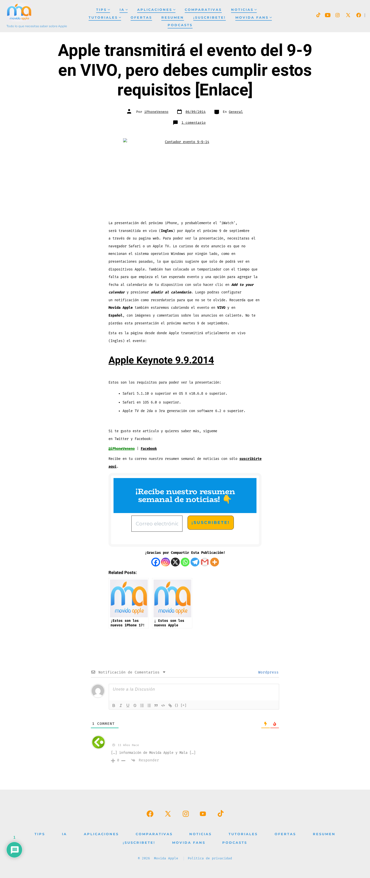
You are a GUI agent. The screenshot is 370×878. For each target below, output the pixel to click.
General (236, 112)
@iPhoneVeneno (121, 449)
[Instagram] (165, 562)
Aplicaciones (154, 10)
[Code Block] (163, 705)
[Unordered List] (149, 705)
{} (176, 705)
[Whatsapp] (185, 562)
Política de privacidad (210, 858)
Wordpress (267, 672)
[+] (184, 705)
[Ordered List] (141, 705)
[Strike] (134, 705)
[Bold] (113, 705)
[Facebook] (155, 562)
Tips (101, 10)
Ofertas (141, 17)
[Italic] (120, 705)
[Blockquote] (156, 705)
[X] (175, 562)
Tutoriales (103, 17)
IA (122, 10)
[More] (214, 562)
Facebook (149, 449)
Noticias (242, 10)
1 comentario (193, 123)
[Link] (170, 705)
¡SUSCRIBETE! (209, 17)
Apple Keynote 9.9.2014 (161, 360)
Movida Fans (252, 17)
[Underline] (127, 705)
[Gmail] (204, 562)
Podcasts (180, 25)
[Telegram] (195, 562)
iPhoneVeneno (156, 112)
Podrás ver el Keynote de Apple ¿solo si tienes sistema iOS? (183, 738)
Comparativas (203, 10)
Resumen (172, 17)
